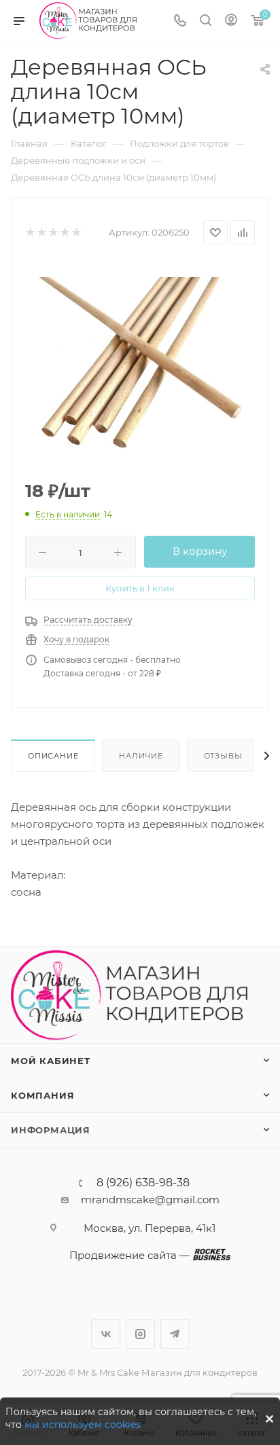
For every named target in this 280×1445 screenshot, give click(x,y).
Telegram (175, 1334)
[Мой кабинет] (231, 21)
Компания (42, 1095)
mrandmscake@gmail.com (150, 1199)
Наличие (141, 756)
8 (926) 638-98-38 (143, 1182)
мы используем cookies (82, 1425)
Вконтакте (105, 1334)
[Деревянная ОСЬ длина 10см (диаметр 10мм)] (140, 363)
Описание (53, 756)
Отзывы (223, 756)
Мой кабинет (50, 1060)
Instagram (140, 1334)
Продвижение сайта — (129, 1255)
